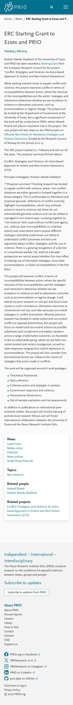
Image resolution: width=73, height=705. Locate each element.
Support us (11, 644)
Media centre (15, 448)
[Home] (15, 7)
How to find (11, 627)
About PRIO (11, 610)
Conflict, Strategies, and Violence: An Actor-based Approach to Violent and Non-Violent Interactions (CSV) (33, 511)
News (19, 19)
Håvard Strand (15, 488)
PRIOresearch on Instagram (27, 666)
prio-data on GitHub (22, 678)
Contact (9, 631)
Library (8, 623)
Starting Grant (49, 63)
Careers (8, 618)
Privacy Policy (12, 690)
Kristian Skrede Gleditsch (22, 493)
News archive (15, 456)
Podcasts (12, 452)
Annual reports (13, 614)
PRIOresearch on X (21, 660)
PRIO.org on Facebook (24, 654)
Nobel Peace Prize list (20, 461)
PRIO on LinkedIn (21, 672)
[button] (66, 7)
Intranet (9, 635)
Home (8, 19)
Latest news (14, 444)
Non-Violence (15, 475)
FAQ (7, 640)
